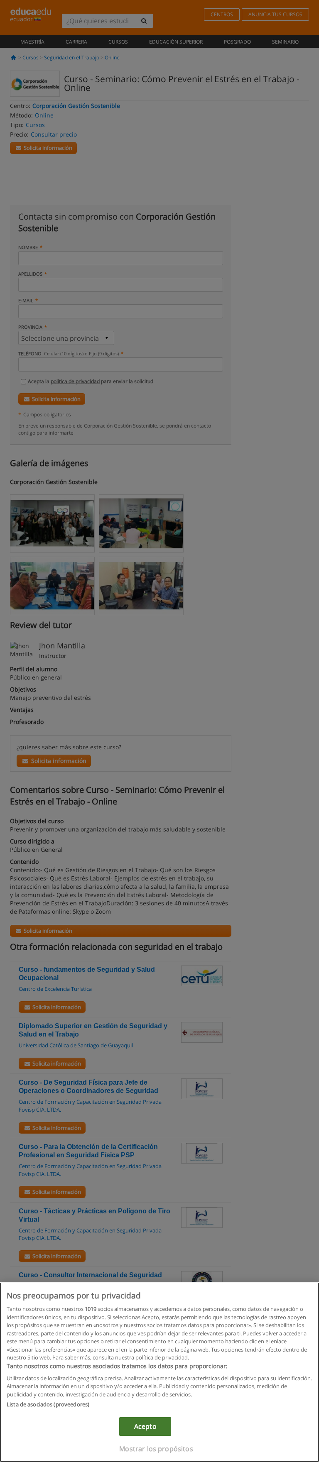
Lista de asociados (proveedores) (48, 1404)
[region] (159, 1372)
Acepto (145, 1426)
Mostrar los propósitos (156, 1448)
